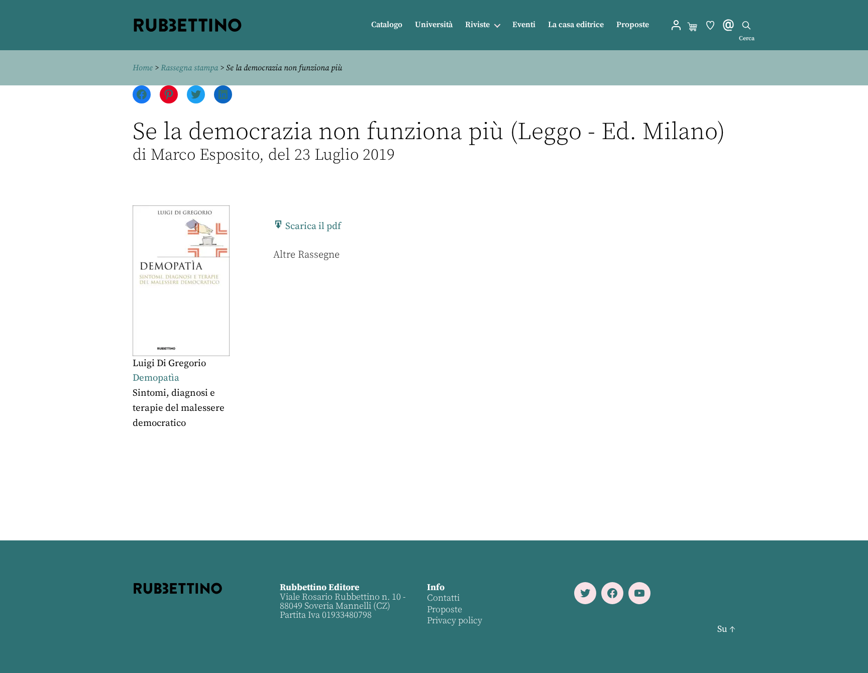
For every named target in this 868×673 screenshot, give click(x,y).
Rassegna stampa (189, 68)
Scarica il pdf (312, 226)
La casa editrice (576, 25)
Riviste (477, 25)
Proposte (632, 25)
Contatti (443, 598)
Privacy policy (454, 620)
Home (143, 68)
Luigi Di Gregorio (169, 363)
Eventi (523, 25)
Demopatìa (156, 378)
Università (434, 25)
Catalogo (386, 25)
